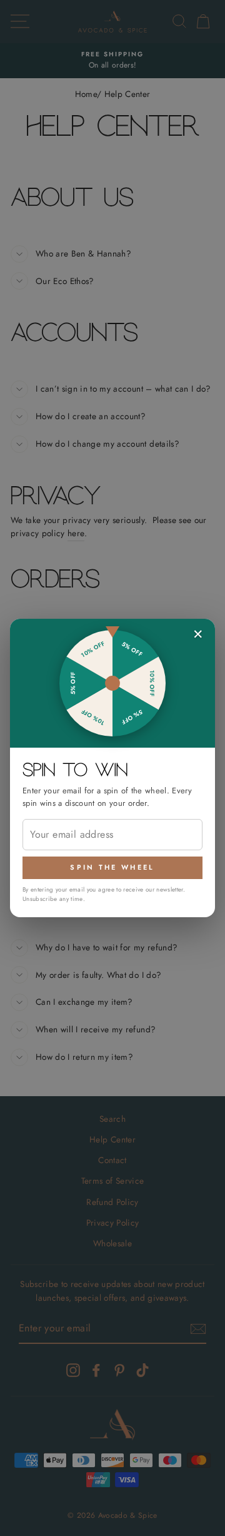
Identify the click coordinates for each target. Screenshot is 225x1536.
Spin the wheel (112, 867)
